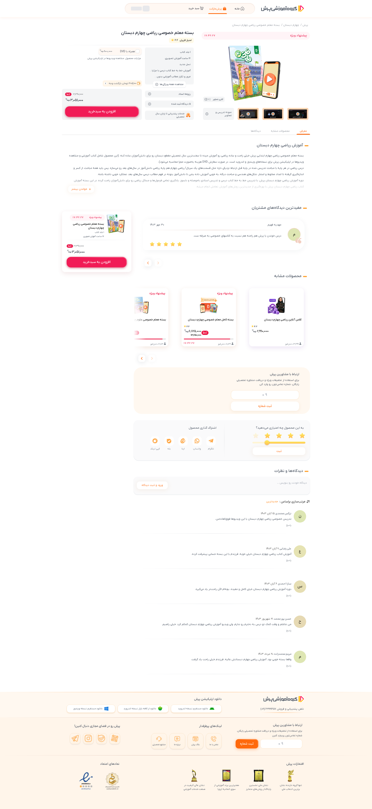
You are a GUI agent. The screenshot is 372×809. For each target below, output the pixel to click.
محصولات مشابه (280, 131)
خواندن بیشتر (79, 189)
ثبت (279, 451)
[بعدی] (148, 262)
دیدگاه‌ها (256, 131)
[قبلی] (158, 262)
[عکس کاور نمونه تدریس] (297, 114)
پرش (305, 25)
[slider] (267, 442)
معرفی (303, 131)
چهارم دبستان (291, 25)
